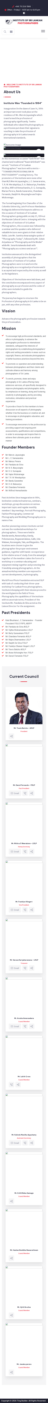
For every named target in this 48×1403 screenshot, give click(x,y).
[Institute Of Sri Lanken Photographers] (24, 22)
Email (16, 793)
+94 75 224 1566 (23, 6)
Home (4, 61)
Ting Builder (22, 1401)
